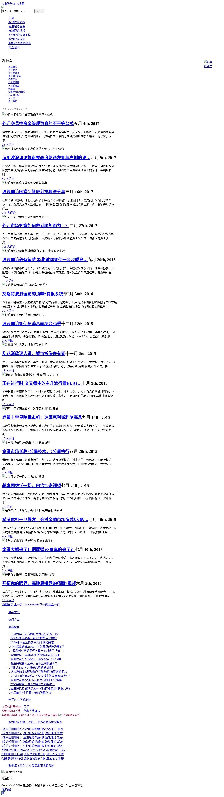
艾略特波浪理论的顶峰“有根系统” (33, 294)
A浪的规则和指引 (12, 750)
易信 (27, 706)
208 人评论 (9, 212)
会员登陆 (7, 3)
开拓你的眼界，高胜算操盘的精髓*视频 (39, 583)
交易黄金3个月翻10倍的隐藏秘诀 (30, 692)
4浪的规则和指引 (11, 741)
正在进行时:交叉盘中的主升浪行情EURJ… (42, 383)
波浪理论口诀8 (55, 758)
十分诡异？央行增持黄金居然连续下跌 (34, 634)
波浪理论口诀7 (55, 754)
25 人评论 (8, 144)
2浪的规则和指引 (11, 733)
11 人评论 (8, 370)
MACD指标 (13, 95)
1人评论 (7, 506)
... (9, 634)
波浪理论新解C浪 (34, 758)
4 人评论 (7, 472)
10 (37, 604)
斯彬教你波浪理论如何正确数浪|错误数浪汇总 (38, 671)
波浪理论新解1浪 (33, 729)
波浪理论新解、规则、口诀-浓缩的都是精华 (35, 722)
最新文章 (14, 612)
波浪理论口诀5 (54, 745)
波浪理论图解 (16, 26)
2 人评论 (7, 570)
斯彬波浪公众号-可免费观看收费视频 (31, 765)
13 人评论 (8, 404)
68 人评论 (8, 178)
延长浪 (11, 98)
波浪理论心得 (16, 22)
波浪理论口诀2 (54, 733)
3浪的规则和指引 (11, 737)
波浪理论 (12, 67)
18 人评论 (8, 280)
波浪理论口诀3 (54, 737)
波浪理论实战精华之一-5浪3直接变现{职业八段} (40, 688)
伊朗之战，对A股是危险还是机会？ (32, 667)
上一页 (18, 604)
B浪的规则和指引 (12, 754)
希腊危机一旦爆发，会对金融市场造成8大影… (45, 519)
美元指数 (12, 101)
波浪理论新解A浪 (35, 750)
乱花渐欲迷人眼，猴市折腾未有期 (33, 353)
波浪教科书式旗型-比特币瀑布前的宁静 (34, 655)
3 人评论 (7, 340)
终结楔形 (12, 79)
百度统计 (7, 789)
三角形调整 (13, 85)
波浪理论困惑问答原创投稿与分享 (33, 191)
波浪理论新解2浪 (33, 733)
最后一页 (54, 604)
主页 (11, 18)
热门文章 (14, 619)
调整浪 (11, 89)
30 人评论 (8, 310)
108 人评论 (9, 246)
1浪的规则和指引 (11, 729)
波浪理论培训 (16, 39)
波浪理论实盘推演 (19, 34)
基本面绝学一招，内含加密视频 (31, 485)
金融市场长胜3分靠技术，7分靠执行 (35, 451)
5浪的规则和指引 (11, 745)
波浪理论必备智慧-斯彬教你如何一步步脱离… (45, 259)
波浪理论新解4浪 (33, 741)
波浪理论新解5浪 (33, 745)
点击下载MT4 (31, 710)
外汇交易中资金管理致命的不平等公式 (38, 123)
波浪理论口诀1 (54, 729)
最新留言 (14, 627)
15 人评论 (8, 438)
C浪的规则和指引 (12, 758)
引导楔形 (12, 70)
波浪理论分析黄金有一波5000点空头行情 (35, 659)
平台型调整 (13, 73)
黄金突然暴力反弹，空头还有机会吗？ (34, 663)
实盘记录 (14, 47)
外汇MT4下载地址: (19, 699)
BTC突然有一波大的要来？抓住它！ (32, 684)
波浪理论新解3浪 (33, 737)
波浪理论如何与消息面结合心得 (31, 323)
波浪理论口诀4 (54, 741)
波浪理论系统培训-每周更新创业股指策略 (36, 680)
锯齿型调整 (13, 82)
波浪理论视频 (16, 30)
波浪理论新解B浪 (34, 754)
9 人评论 (7, 536)
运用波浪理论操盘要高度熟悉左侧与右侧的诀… (46, 157)
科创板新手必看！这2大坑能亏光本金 (33, 638)
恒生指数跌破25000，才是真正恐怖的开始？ (37, 646)
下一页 (43, 604)
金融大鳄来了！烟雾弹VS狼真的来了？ (38, 549)
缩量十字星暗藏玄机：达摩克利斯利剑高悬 (42, 417)
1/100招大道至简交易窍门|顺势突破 (32, 642)
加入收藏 (18, 3)
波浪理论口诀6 (56, 750)
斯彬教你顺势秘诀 (19, 43)
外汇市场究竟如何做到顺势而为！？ (35, 225)
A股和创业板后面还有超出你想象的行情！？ (38, 650)
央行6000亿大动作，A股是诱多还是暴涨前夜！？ (40, 675)
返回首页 (8, 604)
